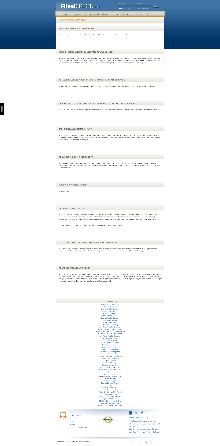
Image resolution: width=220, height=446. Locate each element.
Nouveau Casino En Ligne (110, 403)
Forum (72, 418)
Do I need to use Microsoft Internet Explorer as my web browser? (92, 80)
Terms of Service (155, 442)
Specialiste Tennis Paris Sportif (110, 369)
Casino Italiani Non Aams (110, 354)
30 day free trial (121, 35)
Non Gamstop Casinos (110, 316)
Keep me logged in (126, 8)
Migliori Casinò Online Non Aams (110, 405)
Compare (88, 14)
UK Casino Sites (110, 307)
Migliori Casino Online (110, 311)
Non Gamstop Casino (110, 345)
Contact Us (141, 14)
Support (72, 424)
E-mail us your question (78, 427)
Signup (128, 14)
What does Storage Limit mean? (74, 268)
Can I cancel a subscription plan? (75, 129)
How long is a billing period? (73, 185)
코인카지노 (110, 385)
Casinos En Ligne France (110, 383)
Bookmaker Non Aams (110, 365)
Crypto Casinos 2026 (110, 399)
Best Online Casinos (110, 320)
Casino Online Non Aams (110, 390)
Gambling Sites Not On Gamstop (110, 334)
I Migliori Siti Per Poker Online (110, 401)
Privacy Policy (143, 442)
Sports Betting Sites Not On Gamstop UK (110, 331)
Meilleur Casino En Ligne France (110, 329)
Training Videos (75, 415)
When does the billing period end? (76, 157)
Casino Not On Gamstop (110, 304)
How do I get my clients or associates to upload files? (86, 52)
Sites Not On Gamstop (110, 325)
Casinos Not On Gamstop (110, 309)
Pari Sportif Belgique (110, 363)
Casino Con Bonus (110, 313)
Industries (117, 14)
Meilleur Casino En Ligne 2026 (110, 376)
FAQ (71, 421)
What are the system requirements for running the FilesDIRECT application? (97, 103)
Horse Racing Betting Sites (110, 352)
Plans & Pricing (102, 14)
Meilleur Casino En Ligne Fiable (110, 356)
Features (76, 14)
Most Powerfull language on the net (142, 421)
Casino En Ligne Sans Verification (110, 396)
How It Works (62, 14)
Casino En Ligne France (110, 343)
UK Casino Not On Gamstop (110, 327)
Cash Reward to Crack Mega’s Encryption (144, 429)
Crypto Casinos (110, 360)
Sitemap (133, 442)
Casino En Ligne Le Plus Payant (110, 392)
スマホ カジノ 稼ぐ (110, 374)
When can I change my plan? (72, 208)
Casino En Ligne (110, 378)
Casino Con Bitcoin (110, 387)
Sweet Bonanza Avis (110, 372)
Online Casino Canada (110, 322)
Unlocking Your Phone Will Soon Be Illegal (144, 432)
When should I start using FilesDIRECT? (78, 29)
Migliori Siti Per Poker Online (110, 367)
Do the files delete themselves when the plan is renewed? (88, 242)
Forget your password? (142, 8)
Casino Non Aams (110, 394)
